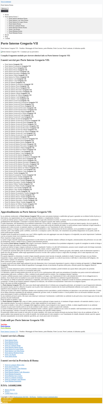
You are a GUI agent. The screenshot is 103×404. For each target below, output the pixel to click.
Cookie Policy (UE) (11, 393)
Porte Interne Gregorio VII (9, 331)
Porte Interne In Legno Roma (18, 22)
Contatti (7, 38)
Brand (7, 35)
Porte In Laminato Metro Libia (14, 365)
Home (7, 15)
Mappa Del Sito (10, 390)
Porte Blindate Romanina (13, 374)
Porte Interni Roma (15, 24)
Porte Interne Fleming (12, 367)
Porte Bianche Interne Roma (18, 27)
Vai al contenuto (6, 2)
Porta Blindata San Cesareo (13, 376)
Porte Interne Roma (7, 5)
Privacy (7, 391)
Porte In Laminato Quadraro (14, 377)
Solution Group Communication (47, 397)
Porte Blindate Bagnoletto (13, 381)
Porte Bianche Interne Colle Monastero (17, 372)
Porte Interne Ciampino (12, 370)
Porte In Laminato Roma (17, 26)
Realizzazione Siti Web (21, 397)
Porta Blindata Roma (15, 31)
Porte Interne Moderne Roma (18, 18)
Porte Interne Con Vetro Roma (18, 20)
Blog (6, 36)
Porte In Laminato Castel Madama (16, 368)
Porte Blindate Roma (15, 33)
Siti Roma (33, 397)
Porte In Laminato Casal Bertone (15, 379)
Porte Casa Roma (14, 29)
